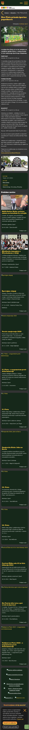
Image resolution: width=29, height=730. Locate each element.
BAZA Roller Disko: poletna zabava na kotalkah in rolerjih (14, 212)
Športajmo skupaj (9, 291)
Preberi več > (23, 230)
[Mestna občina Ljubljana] (14, 671)
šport (26, 24)
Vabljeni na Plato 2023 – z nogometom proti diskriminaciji (12, 644)
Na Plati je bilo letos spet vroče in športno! (12, 604)
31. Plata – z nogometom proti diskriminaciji (14, 370)
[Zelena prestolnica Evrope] (14, 676)
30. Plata (5, 487)
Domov (7, 13)
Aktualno (13, 13)
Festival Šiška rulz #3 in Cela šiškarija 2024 (13, 564)
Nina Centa (6, 182)
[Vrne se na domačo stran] (2, 3)
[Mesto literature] (14, 680)
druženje (21, 24)
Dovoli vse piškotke (10, 723)
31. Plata (5, 409)
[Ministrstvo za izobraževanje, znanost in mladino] (14, 685)
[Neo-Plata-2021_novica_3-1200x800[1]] (14, 163)
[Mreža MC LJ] (8, 699)
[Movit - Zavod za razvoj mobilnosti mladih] (14, 689)
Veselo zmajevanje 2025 (11, 332)
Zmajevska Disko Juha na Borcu (12, 448)
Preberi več (20, 719)
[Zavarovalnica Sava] (14, 694)
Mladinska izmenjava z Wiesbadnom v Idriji (11, 252)
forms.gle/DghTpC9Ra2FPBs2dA (10, 153)
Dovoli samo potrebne (11, 727)
